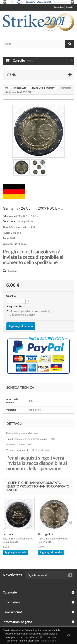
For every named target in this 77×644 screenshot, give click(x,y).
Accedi (69, 7)
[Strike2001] (38, 22)
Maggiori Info (48, 640)
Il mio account (12, 612)
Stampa (12, 271)
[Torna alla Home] (6, 88)
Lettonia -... (9, 534)
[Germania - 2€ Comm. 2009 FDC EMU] (21, 167)
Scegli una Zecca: (16, 306)
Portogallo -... (46, 534)
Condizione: (9, 221)
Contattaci (59, 7)
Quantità (11, 296)
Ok (69, 635)
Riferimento (9, 216)
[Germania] (14, 191)
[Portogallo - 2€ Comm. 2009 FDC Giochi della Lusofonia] (54, 514)
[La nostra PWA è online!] (38, 2)
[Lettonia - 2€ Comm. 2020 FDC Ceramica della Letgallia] (19, 514)
